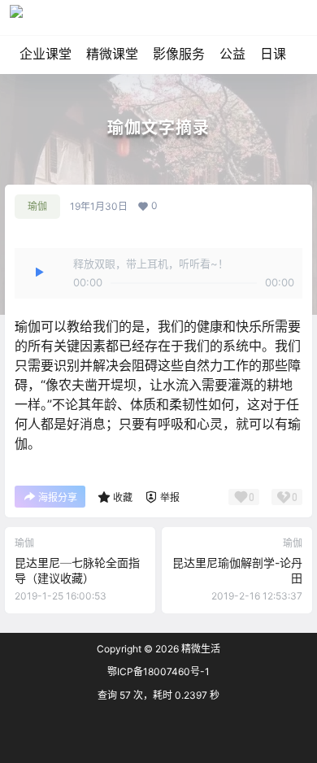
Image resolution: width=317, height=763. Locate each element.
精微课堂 (112, 54)
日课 (273, 54)
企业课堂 (46, 54)
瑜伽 (37, 206)
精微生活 (199, 649)
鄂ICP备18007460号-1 (158, 671)
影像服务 (179, 54)
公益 (232, 54)
